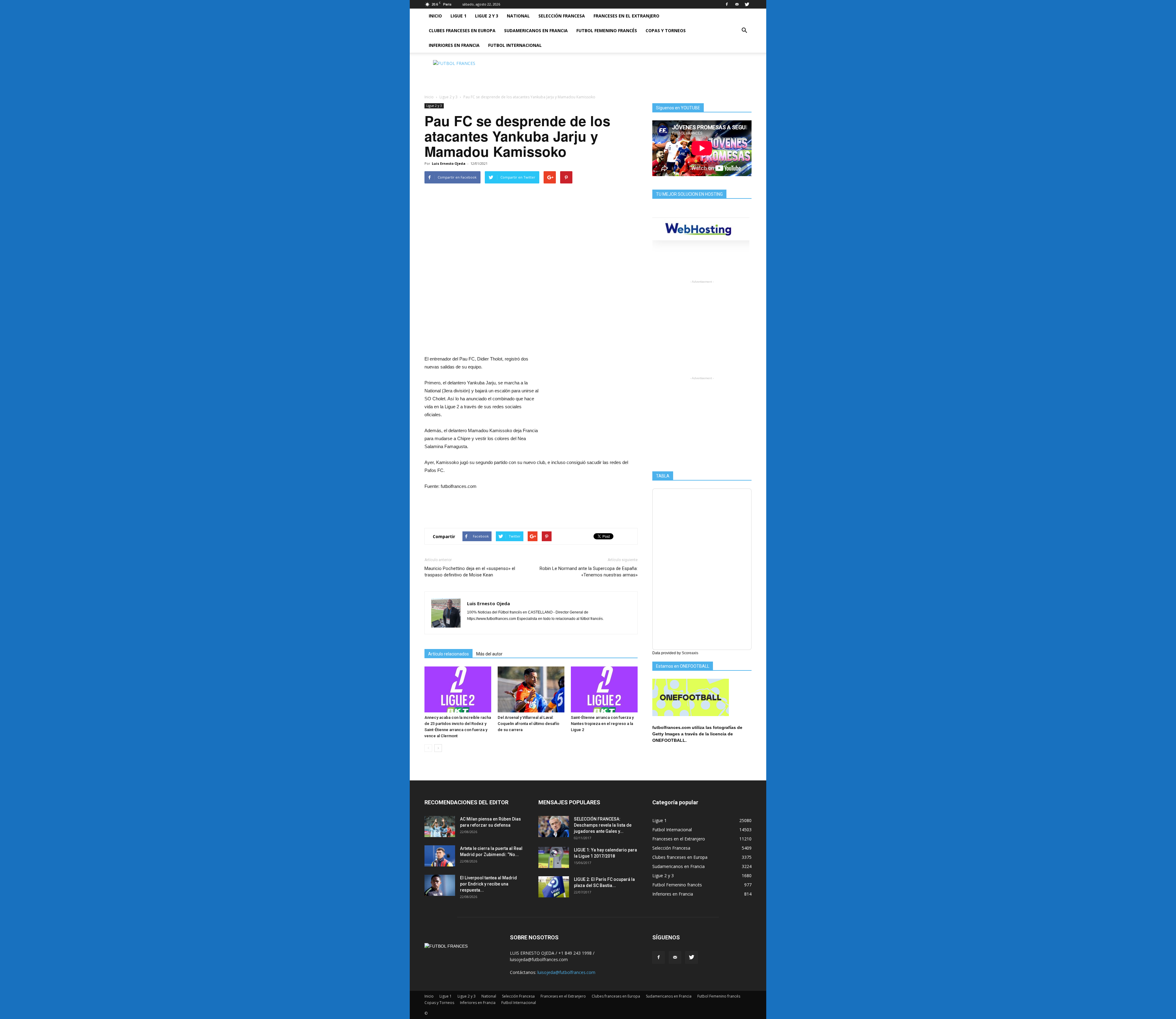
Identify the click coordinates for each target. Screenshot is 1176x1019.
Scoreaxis (690, 653)
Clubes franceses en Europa (462, 30)
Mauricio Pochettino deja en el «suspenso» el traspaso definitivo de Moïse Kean (469, 572)
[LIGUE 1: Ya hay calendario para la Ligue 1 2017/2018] (553, 857)
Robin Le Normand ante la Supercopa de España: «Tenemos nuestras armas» (589, 572)
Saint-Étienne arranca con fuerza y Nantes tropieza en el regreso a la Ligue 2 (602, 723)
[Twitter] (747, 4)
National (518, 16)
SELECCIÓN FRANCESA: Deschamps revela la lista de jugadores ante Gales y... (602, 825)
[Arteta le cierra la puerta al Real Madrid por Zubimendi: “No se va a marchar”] (439, 855)
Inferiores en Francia (454, 45)
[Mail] (736, 4)
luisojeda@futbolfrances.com (566, 972)
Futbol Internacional (515, 45)
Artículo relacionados (448, 653)
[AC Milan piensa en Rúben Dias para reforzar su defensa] (439, 826)
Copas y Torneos (666, 30)
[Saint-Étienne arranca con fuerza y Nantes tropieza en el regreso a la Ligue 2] (604, 689)
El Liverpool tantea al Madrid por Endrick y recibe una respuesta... (488, 884)
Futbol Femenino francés (606, 30)
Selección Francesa (561, 16)
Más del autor (489, 653)
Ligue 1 (458, 16)
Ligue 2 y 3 (486, 16)
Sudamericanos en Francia (536, 30)
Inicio (435, 16)
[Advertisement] (640, 74)
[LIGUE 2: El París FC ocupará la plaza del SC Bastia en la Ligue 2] (553, 886)
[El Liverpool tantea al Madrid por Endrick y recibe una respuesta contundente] (439, 885)
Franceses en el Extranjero (626, 16)
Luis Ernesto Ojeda (449, 163)
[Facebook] (726, 4)
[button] (744, 30)
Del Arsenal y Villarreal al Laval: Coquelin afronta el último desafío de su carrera (528, 723)
